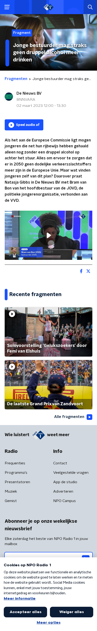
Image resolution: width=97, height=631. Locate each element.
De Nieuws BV (29, 93)
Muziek (11, 491)
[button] (7, 7)
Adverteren (63, 491)
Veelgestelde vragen (71, 472)
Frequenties (15, 463)
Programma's (16, 472)
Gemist (11, 501)
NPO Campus (64, 501)
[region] (48, 235)
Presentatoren (17, 482)
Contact (60, 463)
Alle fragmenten (69, 417)
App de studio (65, 482)
